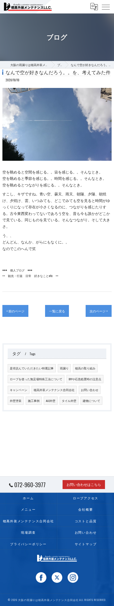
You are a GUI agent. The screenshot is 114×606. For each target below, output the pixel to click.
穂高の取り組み (85, 368)
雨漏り (64, 368)
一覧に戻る (57, 310)
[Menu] (106, 6)
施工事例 (34, 400)
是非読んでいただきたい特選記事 (32, 368)
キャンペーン (18, 390)
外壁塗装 (15, 400)
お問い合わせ (89, 390)
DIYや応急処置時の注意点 (85, 379)
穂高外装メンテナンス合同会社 (54, 390)
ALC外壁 (50, 400)
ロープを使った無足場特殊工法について (36, 379)
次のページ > (99, 310)
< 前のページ (15, 310)
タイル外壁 (69, 400)
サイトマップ (86, 544)
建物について (91, 400)
